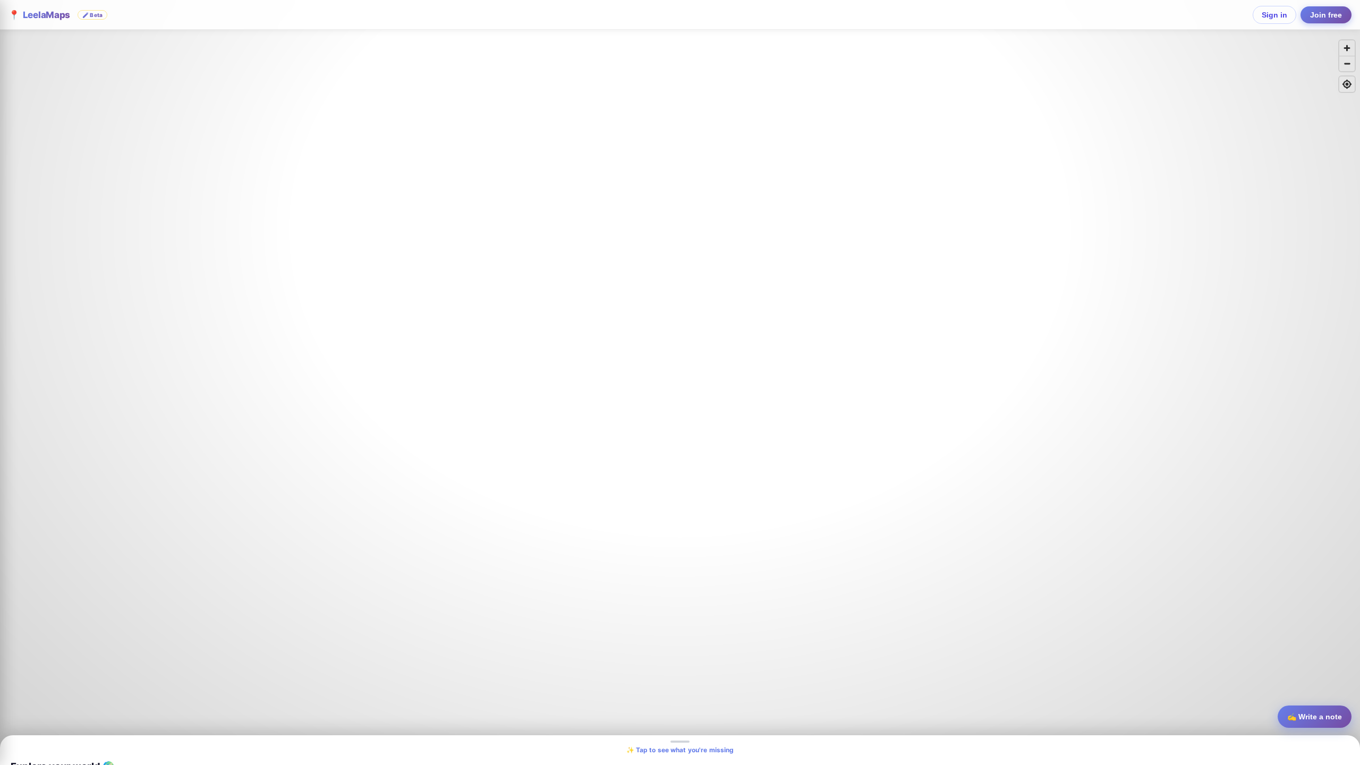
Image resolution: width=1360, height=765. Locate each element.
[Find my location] (1347, 84)
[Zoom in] (1347, 48)
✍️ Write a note (1314, 716)
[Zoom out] (1347, 63)
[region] (680, 382)
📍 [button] (55, 15)
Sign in (1274, 15)
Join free (1326, 15)
